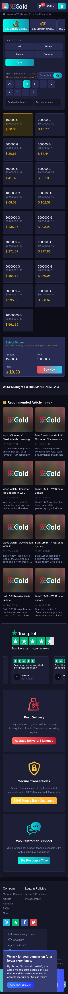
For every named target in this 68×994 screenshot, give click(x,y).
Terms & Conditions (36, 894)
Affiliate (7, 898)
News (6, 913)
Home (9, 14)
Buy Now (49, 369)
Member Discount (13, 894)
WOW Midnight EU (24, 14)
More (48, 403)
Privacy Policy (33, 898)
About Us (8, 903)
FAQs (6, 908)
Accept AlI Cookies (20, 984)
